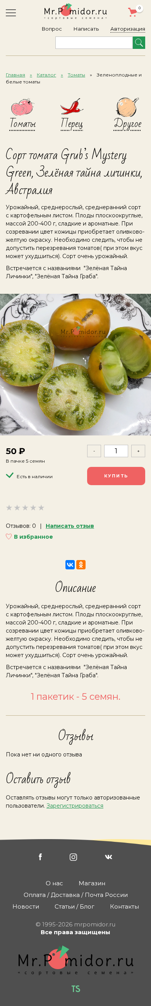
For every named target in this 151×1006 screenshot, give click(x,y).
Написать (86, 29)
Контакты (124, 906)
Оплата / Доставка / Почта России (76, 894)
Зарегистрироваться (74, 805)
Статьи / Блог (74, 906)
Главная (15, 75)
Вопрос (52, 29)
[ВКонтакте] (70, 564)
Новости (25, 906)
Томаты (76, 75)
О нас (54, 883)
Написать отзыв (70, 525)
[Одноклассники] (81, 564)
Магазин (92, 883)
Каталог (46, 75)
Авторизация (127, 29)
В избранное (33, 536)
